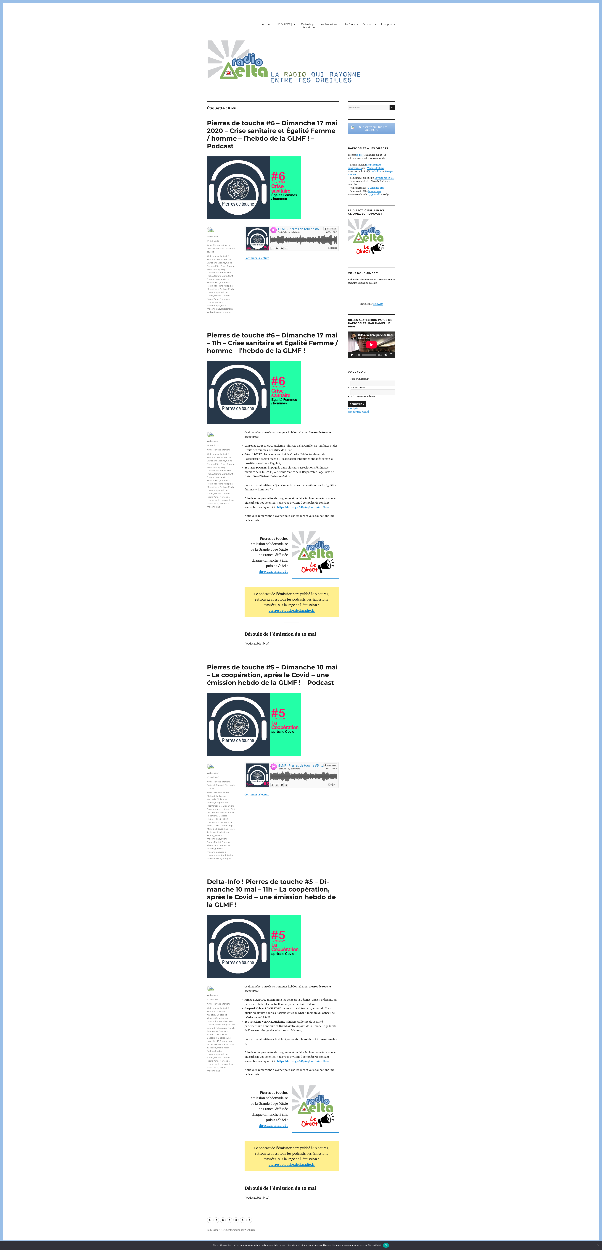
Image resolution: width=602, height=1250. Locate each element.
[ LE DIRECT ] (283, 24)
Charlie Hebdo (223, 259)
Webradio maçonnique (219, 312)
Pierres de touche (221, 245)
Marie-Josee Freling (217, 289)
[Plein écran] (391, 354)
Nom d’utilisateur (360, 379)
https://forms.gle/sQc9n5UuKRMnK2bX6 (303, 507)
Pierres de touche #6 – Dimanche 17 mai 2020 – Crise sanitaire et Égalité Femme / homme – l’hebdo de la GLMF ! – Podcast (272, 134)
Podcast (211, 248)
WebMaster (213, 236)
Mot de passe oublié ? (358, 412)
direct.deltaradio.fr (273, 571)
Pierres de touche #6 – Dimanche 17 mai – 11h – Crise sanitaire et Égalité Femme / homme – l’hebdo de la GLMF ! (272, 342)
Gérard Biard (220, 276)
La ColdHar (376, 171)
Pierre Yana (213, 299)
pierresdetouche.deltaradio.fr (292, 610)
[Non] (598, 1245)
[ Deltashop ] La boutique (307, 26)
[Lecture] (352, 354)
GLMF (231, 276)
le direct (360, 155)
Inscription (353, 408)
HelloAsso (378, 304)
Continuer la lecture (257, 258)
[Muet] (386, 354)
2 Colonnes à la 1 (376, 188)
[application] (371, 345)
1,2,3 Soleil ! (374, 194)
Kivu (217, 282)
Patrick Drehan (222, 295)
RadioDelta (227, 309)
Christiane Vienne (216, 262)
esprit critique (222, 809)
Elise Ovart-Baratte (225, 266)
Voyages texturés (375, 168)
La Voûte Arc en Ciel (384, 178)
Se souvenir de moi (365, 396)
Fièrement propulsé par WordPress (238, 1230)
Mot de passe (358, 387)
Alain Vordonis (214, 256)
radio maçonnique (224, 500)
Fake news (221, 812)
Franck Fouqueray (216, 269)
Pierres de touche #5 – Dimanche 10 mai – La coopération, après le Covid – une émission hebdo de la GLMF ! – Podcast (272, 674)
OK (386, 1245)
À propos (386, 24)
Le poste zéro (374, 191)
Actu (209, 245)
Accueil (266, 24)
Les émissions (328, 24)
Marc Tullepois (225, 285)
